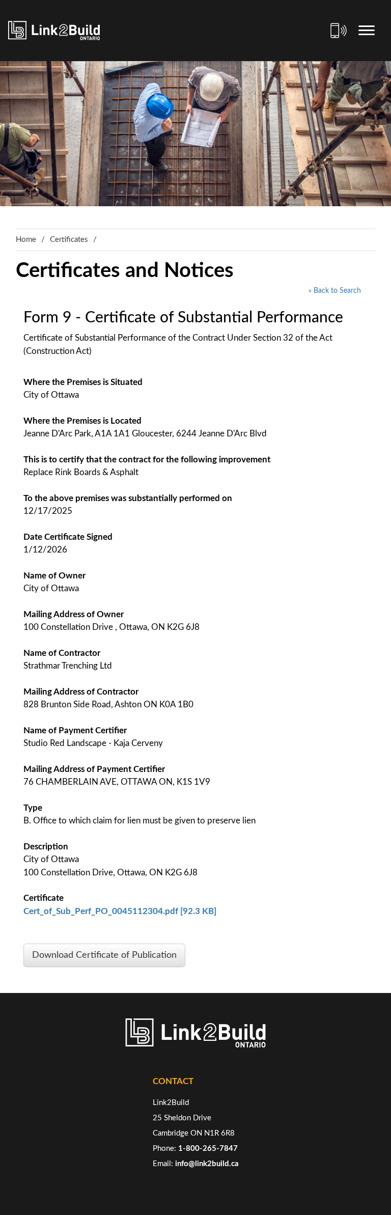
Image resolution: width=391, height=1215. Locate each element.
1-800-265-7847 (208, 1148)
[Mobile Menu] (366, 30)
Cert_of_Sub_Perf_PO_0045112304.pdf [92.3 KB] (119, 911)
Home (26, 239)
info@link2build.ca (207, 1164)
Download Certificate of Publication (104, 955)
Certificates (69, 239)
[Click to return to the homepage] (54, 30)
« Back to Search (335, 290)
